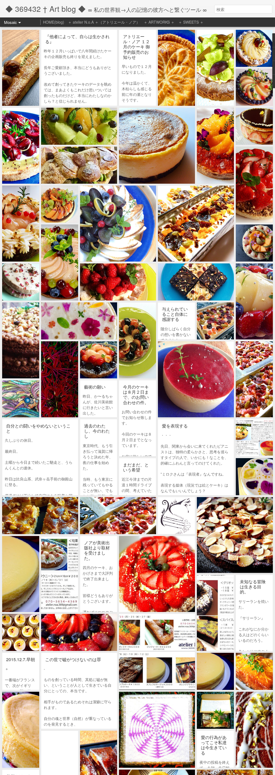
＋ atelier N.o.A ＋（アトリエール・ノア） (104, 22)
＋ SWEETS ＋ (191, 22)
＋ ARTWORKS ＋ (159, 22)
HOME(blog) (53, 22)
